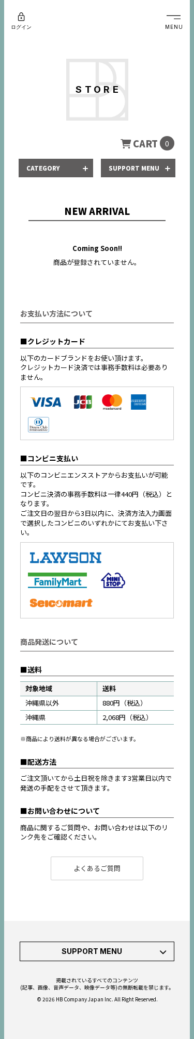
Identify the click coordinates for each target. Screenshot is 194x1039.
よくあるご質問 (97, 868)
